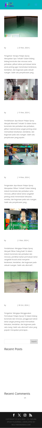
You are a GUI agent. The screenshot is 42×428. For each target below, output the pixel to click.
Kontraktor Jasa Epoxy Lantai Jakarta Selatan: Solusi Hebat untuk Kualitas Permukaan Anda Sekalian (20, 236)
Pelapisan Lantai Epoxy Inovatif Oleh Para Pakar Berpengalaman (19, 401)
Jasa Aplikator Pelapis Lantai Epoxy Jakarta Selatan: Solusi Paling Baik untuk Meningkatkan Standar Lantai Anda (20, 300)
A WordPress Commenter (14, 398)
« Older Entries (9, 338)
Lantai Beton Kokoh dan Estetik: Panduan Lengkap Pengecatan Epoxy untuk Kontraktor (20, 356)
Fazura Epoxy (11, 48)
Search (34, 341)
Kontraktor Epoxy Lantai (13, 50)
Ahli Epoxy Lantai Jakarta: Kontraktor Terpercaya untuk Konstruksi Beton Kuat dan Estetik (19, 371)
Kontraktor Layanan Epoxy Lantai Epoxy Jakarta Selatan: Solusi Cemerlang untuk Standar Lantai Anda (21, 43)
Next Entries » (32, 338)
